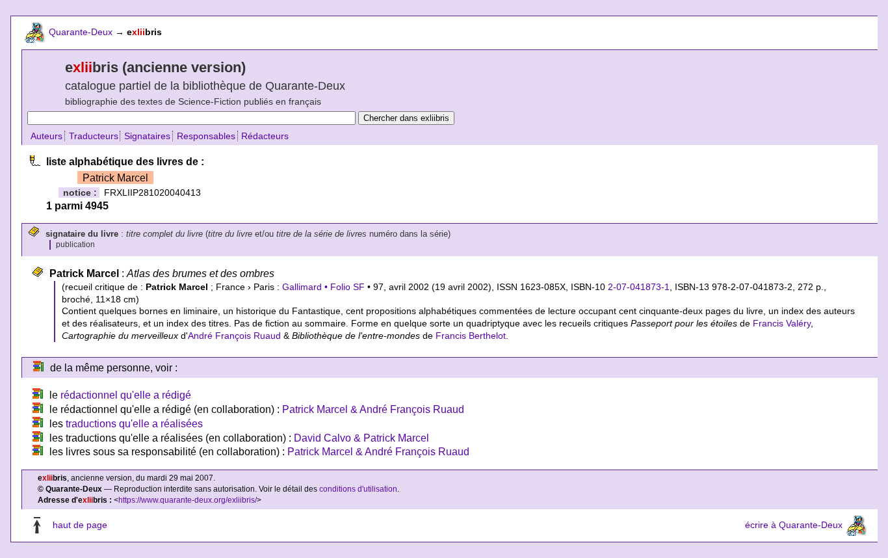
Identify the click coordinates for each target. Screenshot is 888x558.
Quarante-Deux (80, 32)
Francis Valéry (782, 323)
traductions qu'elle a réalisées (134, 423)
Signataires (147, 136)
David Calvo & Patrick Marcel (361, 438)
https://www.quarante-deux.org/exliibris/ (187, 500)
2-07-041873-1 (639, 287)
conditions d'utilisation (358, 489)
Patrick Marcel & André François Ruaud (373, 409)
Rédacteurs (265, 136)
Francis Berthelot (471, 335)
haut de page (80, 525)
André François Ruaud (234, 335)
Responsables (206, 136)
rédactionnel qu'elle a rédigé (125, 395)
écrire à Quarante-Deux (793, 525)
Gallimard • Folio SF (323, 287)
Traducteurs (93, 136)
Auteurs (46, 136)
